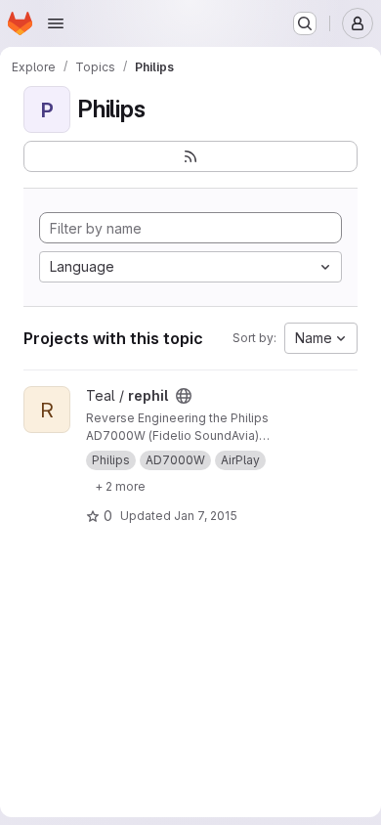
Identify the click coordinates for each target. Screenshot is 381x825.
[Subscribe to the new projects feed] (190, 156)
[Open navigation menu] (55, 23)
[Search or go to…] (305, 23)
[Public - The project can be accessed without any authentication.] (183, 396)
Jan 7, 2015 (205, 515)
